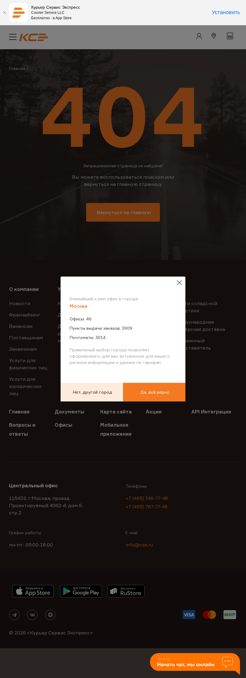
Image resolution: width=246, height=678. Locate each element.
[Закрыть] (4, 12)
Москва (78, 306)
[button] (195, 664)
